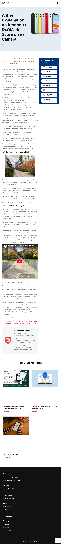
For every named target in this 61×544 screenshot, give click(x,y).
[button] (57, 3)
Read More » (6, 411)
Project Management (49, 100)
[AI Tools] (44, 72)
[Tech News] (44, 67)
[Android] (44, 85)
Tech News (16, 44)
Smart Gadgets (50, 90)
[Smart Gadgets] (44, 90)
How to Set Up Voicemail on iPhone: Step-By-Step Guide (21, 323)
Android (48, 85)
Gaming (48, 81)
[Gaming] (44, 81)
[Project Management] (44, 100)
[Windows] (44, 76)
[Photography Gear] (44, 95)
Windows (48, 76)
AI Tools (48, 72)
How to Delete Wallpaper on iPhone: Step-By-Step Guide (21, 321)
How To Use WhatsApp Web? (11, 454)
